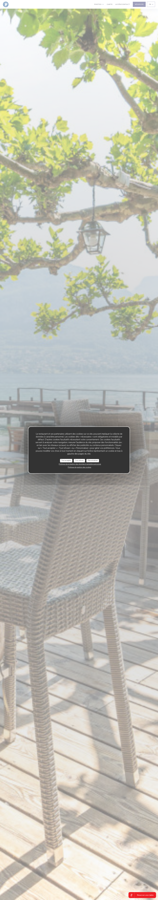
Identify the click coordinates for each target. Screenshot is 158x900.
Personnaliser (93, 460)
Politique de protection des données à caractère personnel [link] (80, 464)
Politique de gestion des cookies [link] (79, 467)
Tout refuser (79, 460)
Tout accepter (66, 460)
